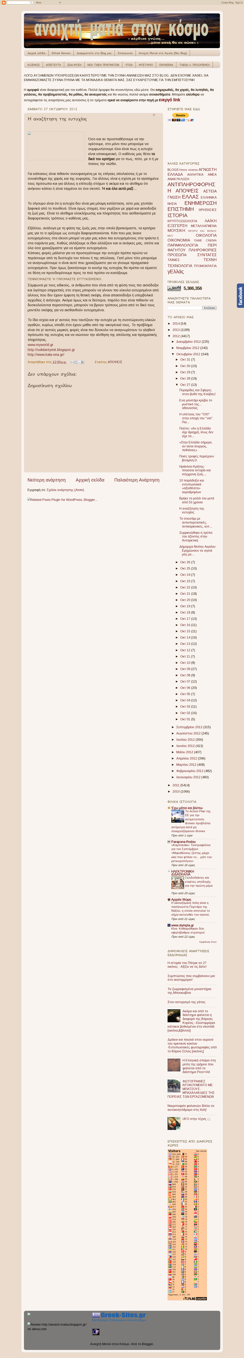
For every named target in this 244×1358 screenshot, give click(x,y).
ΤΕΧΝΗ (210, 259)
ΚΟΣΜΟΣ (34, 65)
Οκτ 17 (185, 619)
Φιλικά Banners (61, 53)
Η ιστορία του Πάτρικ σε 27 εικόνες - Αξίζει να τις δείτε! (187, 965)
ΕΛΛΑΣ (190, 197)
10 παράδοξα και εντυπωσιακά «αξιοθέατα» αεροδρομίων (191, 486)
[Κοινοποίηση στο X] (79, 362)
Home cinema (188, 169)
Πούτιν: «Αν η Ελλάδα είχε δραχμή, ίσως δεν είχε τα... (196, 432)
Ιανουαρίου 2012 (188, 777)
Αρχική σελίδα (36, 53)
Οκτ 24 (185, 575)
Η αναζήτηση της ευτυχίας (191, 510)
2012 (177, 336)
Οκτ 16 (185, 625)
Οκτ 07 (185, 681)
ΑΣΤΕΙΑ (210, 191)
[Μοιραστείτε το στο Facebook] (82, 362)
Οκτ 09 (185, 669)
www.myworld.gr (40, 345)
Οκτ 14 (185, 637)
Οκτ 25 (185, 568)
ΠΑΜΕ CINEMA (205, 240)
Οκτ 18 (185, 612)
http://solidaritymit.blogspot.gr (51, 350)
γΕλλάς (176, 271)
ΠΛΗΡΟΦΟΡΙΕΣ (203, 250)
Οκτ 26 (185, 562)
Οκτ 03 (185, 706)
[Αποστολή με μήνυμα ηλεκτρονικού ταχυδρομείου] (72, 362)
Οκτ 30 (185, 366)
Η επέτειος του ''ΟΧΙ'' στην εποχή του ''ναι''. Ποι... (196, 418)
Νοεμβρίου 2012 (188, 348)
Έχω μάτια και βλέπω (187, 808)
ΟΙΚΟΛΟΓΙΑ (206, 235)
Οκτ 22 (185, 587)
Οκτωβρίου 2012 (188, 354)
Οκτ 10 (185, 663)
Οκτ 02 (185, 713)
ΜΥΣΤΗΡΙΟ (146, 65)
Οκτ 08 (185, 675)
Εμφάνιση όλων (208, 942)
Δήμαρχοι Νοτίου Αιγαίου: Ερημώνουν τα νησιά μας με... (197, 550)
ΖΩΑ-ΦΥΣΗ (74, 65)
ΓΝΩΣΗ (174, 197)
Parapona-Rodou (183, 842)
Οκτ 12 (185, 650)
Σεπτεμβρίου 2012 (189, 727)
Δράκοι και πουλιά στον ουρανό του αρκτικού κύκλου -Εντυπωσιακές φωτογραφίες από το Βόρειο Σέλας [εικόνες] (192, 1045)
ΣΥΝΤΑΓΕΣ (207, 255)
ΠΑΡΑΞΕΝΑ (166, 65)
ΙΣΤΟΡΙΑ (177, 215)
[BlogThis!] (76, 362)
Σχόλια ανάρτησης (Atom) (65, 490)
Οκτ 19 (185, 606)
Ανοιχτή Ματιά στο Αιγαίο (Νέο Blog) (163, 53)
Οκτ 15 (185, 631)
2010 (177, 791)
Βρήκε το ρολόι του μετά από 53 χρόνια (196, 500)
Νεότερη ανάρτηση (47, 479)
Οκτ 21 (185, 593)
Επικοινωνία (125, 53)
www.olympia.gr (182, 925)
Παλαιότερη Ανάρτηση (137, 479)
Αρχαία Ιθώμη (181, 899)
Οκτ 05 (185, 694)
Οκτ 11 (185, 656)
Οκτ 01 (185, 719)
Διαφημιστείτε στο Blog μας (94, 53)
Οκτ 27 (185, 385)
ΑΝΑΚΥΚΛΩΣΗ (178, 179)
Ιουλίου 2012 (186, 739)
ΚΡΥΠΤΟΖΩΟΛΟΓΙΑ (182, 221)
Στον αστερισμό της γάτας (186, 1002)
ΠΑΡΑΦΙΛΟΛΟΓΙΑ (183, 245)
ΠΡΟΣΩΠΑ (177, 255)
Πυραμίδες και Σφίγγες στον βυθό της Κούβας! (197, 392)
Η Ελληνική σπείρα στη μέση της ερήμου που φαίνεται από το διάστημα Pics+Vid (199, 1066)
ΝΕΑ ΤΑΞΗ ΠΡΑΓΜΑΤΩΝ (103, 65)
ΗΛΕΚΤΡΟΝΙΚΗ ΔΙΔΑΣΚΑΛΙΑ (182, 873)
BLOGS (173, 170)
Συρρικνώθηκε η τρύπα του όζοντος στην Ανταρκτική (195, 536)
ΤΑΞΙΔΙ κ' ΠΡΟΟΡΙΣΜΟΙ (194, 65)
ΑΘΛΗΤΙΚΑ (195, 174)
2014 (177, 323)
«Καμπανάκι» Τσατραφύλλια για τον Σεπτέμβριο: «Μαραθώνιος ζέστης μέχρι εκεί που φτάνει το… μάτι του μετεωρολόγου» (191, 853)
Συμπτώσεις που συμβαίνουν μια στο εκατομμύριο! (191, 978)
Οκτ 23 (185, 581)
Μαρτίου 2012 (186, 764)
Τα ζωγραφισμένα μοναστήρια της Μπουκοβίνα (189, 991)
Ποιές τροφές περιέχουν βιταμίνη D (196, 458)
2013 (177, 330)
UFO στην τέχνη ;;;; (196, 1119)
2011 (176, 785)
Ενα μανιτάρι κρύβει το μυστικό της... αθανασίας (195, 404)
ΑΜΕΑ (212, 174)
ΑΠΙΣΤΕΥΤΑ (53, 65)
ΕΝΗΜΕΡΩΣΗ (201, 203)
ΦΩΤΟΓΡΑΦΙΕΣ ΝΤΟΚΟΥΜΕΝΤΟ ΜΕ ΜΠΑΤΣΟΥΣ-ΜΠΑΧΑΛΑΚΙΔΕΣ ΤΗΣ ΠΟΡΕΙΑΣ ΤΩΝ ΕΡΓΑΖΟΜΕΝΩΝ (191, 1088)
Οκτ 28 (185, 378)
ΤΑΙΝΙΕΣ (174, 260)
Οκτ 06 (185, 688)
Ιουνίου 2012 (186, 746)
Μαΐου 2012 (185, 752)
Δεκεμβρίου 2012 (189, 341)
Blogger (147, 1344)
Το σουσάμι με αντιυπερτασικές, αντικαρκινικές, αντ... (195, 522)
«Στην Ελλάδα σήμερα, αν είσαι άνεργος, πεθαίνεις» (195, 446)
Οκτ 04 (185, 700)
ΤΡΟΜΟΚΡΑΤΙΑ (205, 266)
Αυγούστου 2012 (188, 733)
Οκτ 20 (185, 600)
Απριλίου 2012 (187, 758)
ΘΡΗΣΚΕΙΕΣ (208, 210)
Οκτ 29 (185, 372)
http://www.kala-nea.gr (45, 354)
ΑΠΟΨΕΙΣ (115, 362)
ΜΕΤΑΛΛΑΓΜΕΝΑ (204, 226)
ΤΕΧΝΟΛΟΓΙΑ (180, 265)
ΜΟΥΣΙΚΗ (176, 230)
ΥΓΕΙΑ (129, 65)
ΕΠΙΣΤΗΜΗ (181, 209)
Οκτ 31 (185, 359)
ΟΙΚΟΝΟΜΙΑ (179, 240)
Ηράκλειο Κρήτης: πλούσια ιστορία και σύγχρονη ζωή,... (195, 470)
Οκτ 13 (185, 644)
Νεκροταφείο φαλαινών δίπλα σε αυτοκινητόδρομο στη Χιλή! (191, 1108)
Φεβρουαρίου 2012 (190, 771)
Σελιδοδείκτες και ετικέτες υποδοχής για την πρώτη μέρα (199, 881)
